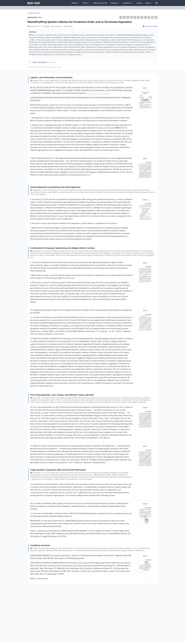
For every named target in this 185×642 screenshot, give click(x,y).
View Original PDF (151, 26)
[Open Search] (156, 3)
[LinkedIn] (141, 17)
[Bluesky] (131, 17)
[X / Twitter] (120, 17)
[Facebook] (124, 17)
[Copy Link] (156, 17)
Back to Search (34, 13)
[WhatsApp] (145, 17)
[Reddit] (127, 17)
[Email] (152, 17)
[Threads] (134, 17)
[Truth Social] (138, 17)
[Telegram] (149, 17)
